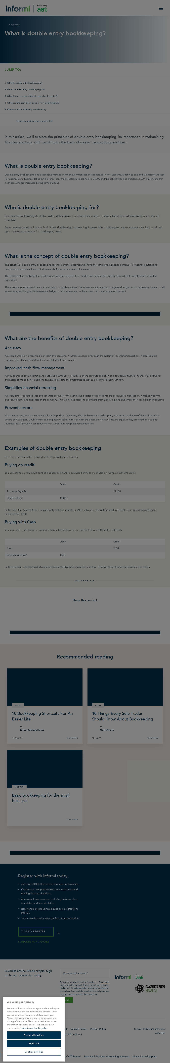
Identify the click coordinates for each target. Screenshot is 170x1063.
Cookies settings (34, 1051)
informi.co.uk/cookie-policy (34, 1028)
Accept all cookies (34, 1035)
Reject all (34, 1043)
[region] (34, 1029)
